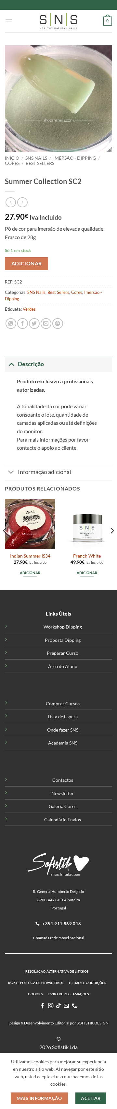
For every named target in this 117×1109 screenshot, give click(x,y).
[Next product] (11, 202)
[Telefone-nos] (74, 1006)
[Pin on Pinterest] (57, 323)
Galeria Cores (62, 806)
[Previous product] (22, 202)
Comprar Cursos (63, 703)
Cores (12, 163)
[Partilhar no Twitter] (34, 323)
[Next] (112, 543)
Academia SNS (62, 742)
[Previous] (5, 543)
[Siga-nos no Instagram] (50, 1006)
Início (12, 158)
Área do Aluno (62, 666)
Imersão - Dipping (74, 158)
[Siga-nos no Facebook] (42, 1006)
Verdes (29, 309)
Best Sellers (40, 163)
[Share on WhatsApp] (11, 323)
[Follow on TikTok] (58, 1006)
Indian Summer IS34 (30, 556)
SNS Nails (36, 158)
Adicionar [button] (30, 573)
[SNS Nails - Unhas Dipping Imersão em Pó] (58, 21)
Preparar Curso (62, 653)
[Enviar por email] (46, 323)
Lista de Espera (63, 716)
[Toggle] (11, 364)
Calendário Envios (62, 819)
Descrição (31, 364)
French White (87, 556)
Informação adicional (44, 471)
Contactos (62, 780)
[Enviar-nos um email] (66, 1006)
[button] (9, 21)
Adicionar (26, 263)
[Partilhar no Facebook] (22, 323)
